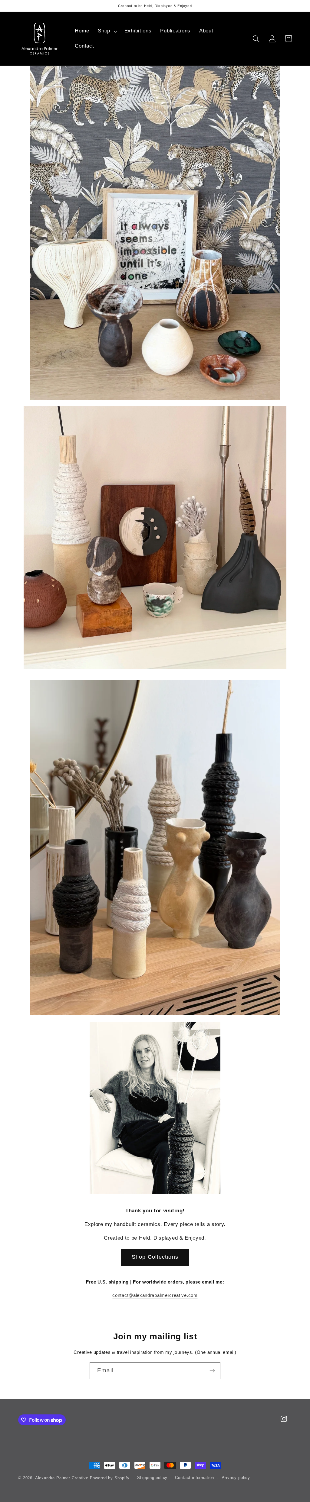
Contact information (194, 1477)
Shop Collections (155, 1257)
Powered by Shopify (110, 1478)
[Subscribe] (212, 1370)
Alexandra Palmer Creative (62, 1478)
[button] (107, 31)
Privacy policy (236, 1477)
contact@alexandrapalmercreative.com (154, 1295)
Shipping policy (152, 1477)
